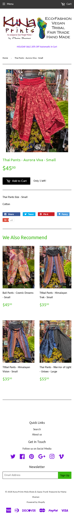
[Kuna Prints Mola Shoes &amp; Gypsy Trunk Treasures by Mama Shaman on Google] (41, 457)
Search (37, 429)
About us (37, 434)
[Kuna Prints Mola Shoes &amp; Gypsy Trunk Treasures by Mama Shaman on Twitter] (12, 457)
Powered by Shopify (36, 502)
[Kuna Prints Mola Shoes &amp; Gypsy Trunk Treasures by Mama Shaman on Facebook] (22, 457)
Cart (68, 4)
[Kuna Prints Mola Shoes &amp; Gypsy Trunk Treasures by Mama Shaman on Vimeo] (61, 457)
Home (5, 58)
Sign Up (64, 475)
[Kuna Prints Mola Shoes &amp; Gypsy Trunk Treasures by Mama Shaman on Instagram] (52, 457)
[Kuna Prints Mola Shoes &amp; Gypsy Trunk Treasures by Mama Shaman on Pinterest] (31, 457)
